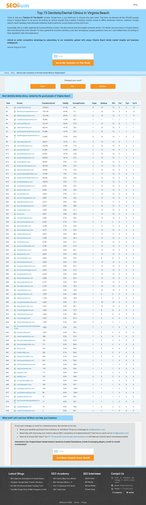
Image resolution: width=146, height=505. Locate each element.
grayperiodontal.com (24, 397)
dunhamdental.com (24, 238)
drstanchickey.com (23, 332)
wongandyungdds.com (25, 380)
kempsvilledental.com (25, 282)
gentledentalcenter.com (25, 154)
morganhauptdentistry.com (27, 302)
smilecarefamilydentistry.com (27, 178)
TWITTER (131, 492)
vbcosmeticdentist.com (25, 222)
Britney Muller (90, 486)
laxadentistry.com (23, 254)
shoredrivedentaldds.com (26, 340)
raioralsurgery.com (23, 318)
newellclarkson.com (24, 290)
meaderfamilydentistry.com (27, 119)
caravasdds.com (23, 194)
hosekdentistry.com (24, 250)
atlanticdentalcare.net (25, 278)
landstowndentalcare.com (26, 166)
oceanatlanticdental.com (26, 186)
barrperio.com (22, 372)
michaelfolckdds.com (24, 218)
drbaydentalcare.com (24, 294)
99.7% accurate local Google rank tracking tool (68, 436)
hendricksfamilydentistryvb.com (28, 131)
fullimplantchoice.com (25, 314)
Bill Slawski (89, 482)
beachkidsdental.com (24, 262)
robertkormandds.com (25, 356)
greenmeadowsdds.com (26, 246)
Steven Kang (90, 489)
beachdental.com (23, 150)
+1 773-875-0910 (126, 489)
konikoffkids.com (23, 352)
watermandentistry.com (25, 336)
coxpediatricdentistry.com (26, 393)
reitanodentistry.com (24, 127)
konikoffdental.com (24, 107)
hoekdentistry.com (23, 210)
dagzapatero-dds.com (25, 306)
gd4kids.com (21, 376)
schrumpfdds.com (23, 123)
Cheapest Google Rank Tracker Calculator (26, 482)
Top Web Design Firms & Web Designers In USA (28, 489)
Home (7, 73)
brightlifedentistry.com (25, 202)
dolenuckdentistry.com (25, 230)
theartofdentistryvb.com (26, 322)
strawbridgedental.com (25, 310)
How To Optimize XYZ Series (64, 486)
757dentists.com (23, 242)
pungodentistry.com (24, 274)
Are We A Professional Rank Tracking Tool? (26, 486)
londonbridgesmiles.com (26, 344)
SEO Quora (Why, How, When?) (64, 479)
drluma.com (21, 348)
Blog (135, 4)
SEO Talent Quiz (59, 489)
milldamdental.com (24, 234)
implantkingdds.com (24, 407)
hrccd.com (21, 214)
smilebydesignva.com (25, 182)
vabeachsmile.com (24, 298)
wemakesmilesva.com (25, 286)
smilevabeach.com (24, 162)
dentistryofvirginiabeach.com (27, 112)
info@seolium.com (97, 429)
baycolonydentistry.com (25, 206)
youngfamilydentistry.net (26, 266)
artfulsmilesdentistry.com (26, 364)
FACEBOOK (118, 492)
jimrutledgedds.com (24, 258)
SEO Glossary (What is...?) (62, 482)
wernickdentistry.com (24, 146)
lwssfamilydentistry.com (26, 158)
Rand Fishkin (90, 478)
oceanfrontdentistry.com (26, 411)
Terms (76, 502)
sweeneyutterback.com (25, 360)
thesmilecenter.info (24, 142)
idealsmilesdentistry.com (26, 116)
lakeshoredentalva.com (25, 170)
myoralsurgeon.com (24, 384)
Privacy (84, 502)
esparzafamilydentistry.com (27, 174)
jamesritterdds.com (24, 226)
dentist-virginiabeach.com (26, 198)
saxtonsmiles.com (23, 190)
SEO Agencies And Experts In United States (27, 479)
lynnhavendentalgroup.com (27, 270)
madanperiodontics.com (26, 389)
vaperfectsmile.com (24, 368)
